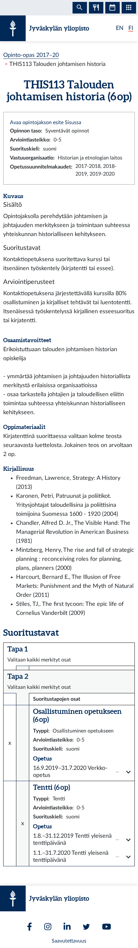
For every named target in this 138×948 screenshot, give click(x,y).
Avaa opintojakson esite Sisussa (45, 122)
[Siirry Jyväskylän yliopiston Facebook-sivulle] (29, 927)
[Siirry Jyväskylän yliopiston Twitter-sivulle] (86, 926)
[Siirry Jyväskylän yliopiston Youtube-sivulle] (106, 927)
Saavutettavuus (69, 940)
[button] (82, 772)
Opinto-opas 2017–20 (31, 55)
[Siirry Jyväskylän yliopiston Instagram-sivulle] (47, 927)
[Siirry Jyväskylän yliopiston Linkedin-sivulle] (67, 927)
